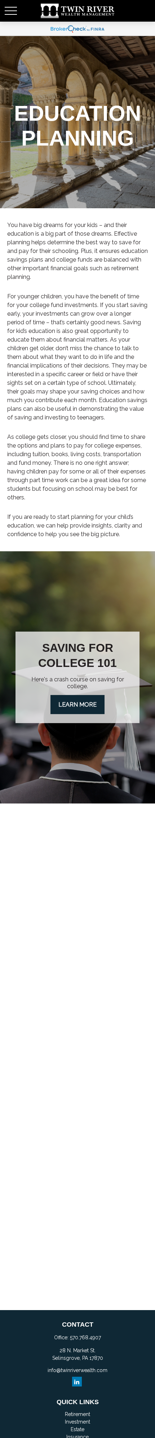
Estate (77, 1429)
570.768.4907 (85, 1337)
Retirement (77, 1414)
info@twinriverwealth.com (77, 1370)
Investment (77, 1422)
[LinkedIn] (77, 1381)
